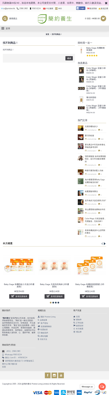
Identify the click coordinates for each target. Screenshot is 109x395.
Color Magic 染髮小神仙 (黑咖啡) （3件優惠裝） (96, 108)
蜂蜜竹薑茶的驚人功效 (94, 170)
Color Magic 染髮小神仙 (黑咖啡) (96, 78)
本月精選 (7, 243)
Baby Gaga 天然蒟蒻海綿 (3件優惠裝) (54, 285)
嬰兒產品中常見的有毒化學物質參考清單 (95, 145)
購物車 (79, 319)
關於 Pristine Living (48, 317)
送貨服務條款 (46, 326)
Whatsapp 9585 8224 (13, 354)
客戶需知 (44, 323)
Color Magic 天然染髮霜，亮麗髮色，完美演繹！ (95, 219)
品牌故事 (43, 320)
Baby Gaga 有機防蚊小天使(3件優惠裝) (19, 285)
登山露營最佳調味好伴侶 (95, 209)
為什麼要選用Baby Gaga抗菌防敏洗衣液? (95, 180)
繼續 (69, 58)
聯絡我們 (44, 333)
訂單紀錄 (79, 323)
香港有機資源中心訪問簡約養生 (95, 231)
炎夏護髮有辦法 (91, 191)
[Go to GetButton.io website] (102, 392)
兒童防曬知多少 (91, 126)
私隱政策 (44, 329)
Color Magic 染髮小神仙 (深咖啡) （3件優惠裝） (96, 88)
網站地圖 (44, 336)
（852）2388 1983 (12, 351)
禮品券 (79, 332)
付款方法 (43, 339)
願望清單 (79, 325)
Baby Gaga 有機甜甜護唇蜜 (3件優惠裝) (89, 285)
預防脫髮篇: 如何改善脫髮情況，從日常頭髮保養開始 (95, 159)
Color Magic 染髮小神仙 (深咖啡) (96, 69)
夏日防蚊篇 (89, 135)
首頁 (78, 316)
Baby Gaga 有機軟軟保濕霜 (95, 49)
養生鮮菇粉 (91, 97)
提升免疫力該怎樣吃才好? (95, 200)
